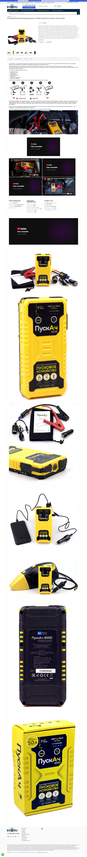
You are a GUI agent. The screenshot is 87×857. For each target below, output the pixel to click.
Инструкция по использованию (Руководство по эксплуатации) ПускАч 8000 (29, 109)
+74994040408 (38, 852)
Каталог (9, 2)
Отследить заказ (50, 2)
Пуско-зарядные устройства (27, 10)
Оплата (13, 2)
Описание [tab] (10, 59)
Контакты (43, 2)
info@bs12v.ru (33, 852)
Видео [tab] (26, 59)
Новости (32, 2)
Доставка (18, 2)
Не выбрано (76, 2)
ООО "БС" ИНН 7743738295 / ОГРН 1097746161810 (22, 852)
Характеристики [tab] (18, 59)
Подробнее (40, 40)
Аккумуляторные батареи (43, 10)
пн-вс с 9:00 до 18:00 (29, 7)
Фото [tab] (31, 59)
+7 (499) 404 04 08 (29, 5)
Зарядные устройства (13, 10)
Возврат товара (25, 2)
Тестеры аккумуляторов (57, 10)
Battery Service (11, 852)
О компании (37, 2)
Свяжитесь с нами (43, 6)
